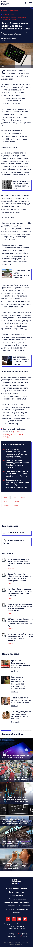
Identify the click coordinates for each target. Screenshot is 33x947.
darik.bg (14, 671)
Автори (16, 913)
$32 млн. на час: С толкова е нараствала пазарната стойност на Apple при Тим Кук (16, 453)
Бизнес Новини (13, 10)
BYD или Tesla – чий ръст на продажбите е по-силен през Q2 (21, 274)
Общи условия (9, 924)
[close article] (31, 8)
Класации (26, 906)
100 (4, 906)
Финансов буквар (16, 895)
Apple (23, 497)
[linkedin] (19, 919)
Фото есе (9, 909)
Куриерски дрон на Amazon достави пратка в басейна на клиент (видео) (17, 464)
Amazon (17, 501)
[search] (25, 3)
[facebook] (8, 919)
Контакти (20, 926)
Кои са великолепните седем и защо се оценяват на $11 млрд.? (14, 18)
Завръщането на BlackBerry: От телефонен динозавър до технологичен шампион (17, 483)
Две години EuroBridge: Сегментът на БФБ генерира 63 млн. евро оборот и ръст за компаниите (16, 822)
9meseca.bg (15, 722)
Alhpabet (6, 505)
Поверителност (23, 924)
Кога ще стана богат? (13, 541)
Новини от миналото (16, 899)
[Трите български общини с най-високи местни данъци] (16, 771)
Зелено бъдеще (11, 902)
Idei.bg (25, 936)
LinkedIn (20, 434)
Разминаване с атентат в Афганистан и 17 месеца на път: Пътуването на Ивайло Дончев (18, 683)
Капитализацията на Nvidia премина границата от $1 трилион (20, 360)
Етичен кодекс (13, 928)
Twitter (8, 437)
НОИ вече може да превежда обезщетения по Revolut (15, 756)
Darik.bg (11, 934)
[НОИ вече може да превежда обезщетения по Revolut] (16, 749)
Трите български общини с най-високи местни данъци (14, 778)
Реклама (12, 926)
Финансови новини (8, 14)
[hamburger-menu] (30, 3)
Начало (4, 10)
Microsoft (7, 501)
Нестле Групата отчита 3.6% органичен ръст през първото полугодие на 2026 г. (16, 865)
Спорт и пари (14, 906)
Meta (16, 505)
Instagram (9, 434)
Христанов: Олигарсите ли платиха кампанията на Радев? (20, 664)
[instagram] (14, 919)
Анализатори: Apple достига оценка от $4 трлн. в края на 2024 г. (21, 184)
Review (24, 888)
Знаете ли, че (22, 909)
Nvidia (5, 497)
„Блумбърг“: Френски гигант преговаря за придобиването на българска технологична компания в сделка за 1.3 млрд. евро (15, 801)
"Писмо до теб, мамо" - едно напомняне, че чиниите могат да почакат (21, 715)
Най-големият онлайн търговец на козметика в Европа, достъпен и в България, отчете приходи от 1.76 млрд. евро (15, 845)
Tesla (14, 497)
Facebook (19, 431)
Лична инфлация (16, 533)
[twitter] (25, 919)
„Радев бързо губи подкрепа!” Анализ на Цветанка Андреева (21, 700)
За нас (23, 928)
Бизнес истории (16, 892)
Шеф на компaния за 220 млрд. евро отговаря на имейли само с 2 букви (17, 473)
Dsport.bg (23, 934)
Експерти (24, 902)
